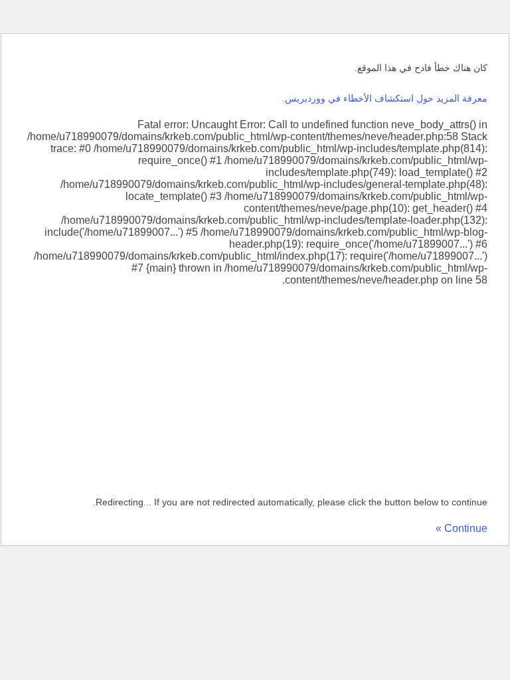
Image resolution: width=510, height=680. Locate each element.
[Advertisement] (255, 386)
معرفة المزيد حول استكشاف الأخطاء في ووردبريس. (384, 98)
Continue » (461, 528)
